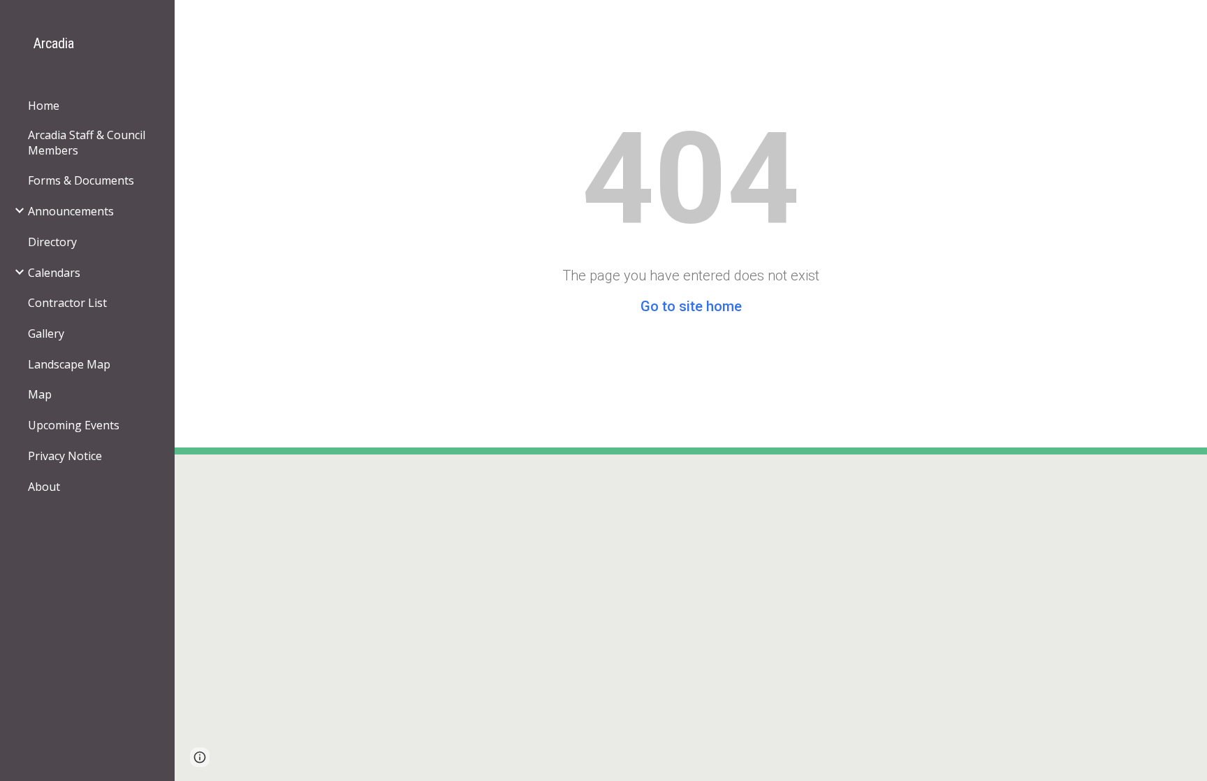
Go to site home (691, 306)
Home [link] (43, 105)
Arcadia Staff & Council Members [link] (86, 142)
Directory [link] (52, 242)
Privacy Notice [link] (65, 456)
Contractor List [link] (67, 302)
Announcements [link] (71, 211)
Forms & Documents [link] (81, 180)
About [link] (44, 486)
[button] (200, 757)
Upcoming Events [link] (73, 425)
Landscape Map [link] (69, 364)
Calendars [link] (54, 272)
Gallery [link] (46, 333)
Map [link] (40, 394)
